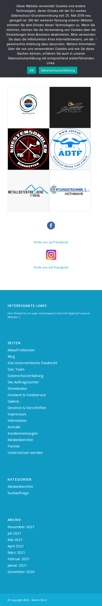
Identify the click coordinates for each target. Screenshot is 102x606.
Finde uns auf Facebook (51, 242)
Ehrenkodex (17, 388)
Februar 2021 (19, 558)
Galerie (13, 401)
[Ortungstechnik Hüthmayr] (70, 190)
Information (17, 420)
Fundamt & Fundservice (27, 394)
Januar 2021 (17, 565)
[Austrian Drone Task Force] (70, 148)
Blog (11, 356)
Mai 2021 (15, 539)
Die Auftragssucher (23, 382)
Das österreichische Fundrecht (32, 362)
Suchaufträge (18, 492)
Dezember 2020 (21, 571)
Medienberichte (20, 439)
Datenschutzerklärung (25, 375)
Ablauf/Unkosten (21, 350)
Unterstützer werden (25, 452)
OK (31, 70)
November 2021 (21, 526)
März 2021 (16, 552)
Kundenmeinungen (23, 433)
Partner (14, 446)
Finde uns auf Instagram (51, 267)
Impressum (17, 414)
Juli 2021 (14, 533)
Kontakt (14, 426)
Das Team (16, 369)
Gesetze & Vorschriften (27, 407)
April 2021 (16, 546)
